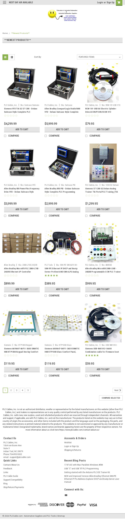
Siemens (7, 345)
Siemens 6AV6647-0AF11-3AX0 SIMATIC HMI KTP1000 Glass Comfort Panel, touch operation (62, 352)
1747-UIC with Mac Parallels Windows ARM (83, 465)
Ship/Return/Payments (13, 487)
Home (5, 33)
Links (5, 472)
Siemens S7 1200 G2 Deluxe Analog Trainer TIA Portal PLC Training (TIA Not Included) (101, 192)
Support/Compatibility (12, 480)
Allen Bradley (9, 265)
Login (100, 2)
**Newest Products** (20, 33)
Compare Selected (111, 398)
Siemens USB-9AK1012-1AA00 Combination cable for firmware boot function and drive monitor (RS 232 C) (102, 352)
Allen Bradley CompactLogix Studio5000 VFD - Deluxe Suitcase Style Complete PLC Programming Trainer (62, 112)
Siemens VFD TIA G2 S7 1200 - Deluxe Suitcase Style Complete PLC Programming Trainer (20, 112)
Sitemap (61, 516)
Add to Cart (21, 129)
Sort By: (37, 57)
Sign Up (110, 2)
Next (116, 390)
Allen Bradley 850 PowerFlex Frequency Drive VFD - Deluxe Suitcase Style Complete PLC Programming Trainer (21, 192)
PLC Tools (49, 265)
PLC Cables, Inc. (10, 105)
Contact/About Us (11, 465)
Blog (5, 483)
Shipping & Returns (72, 450)
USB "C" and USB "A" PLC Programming (81, 468)
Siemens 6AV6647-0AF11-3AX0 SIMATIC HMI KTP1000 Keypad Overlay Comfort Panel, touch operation (21, 352)
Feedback (7, 468)
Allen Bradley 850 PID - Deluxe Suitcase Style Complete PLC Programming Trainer (62, 192)
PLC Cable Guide (10, 476)
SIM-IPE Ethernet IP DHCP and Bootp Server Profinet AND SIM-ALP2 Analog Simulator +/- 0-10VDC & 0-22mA (62, 271)
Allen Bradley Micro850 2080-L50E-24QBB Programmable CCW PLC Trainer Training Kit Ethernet (103, 271)
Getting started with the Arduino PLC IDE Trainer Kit (87, 472)
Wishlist (68, 442)
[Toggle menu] (4, 4)
